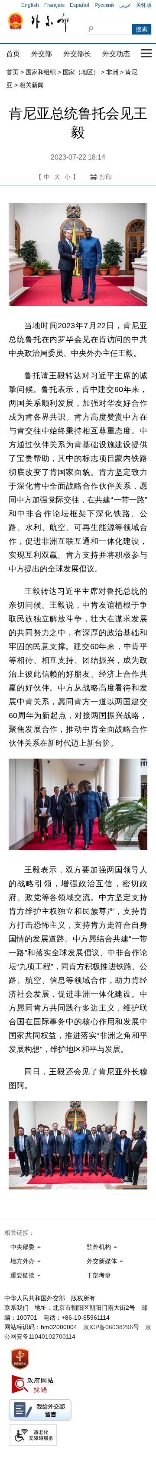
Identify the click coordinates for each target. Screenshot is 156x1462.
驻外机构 (99, 1246)
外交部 (41, 53)
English (30, 5)
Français (54, 5)
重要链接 (22, 1275)
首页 (13, 53)
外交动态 (116, 53)
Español (79, 5)
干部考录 (99, 1275)
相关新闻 (32, 85)
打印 (106, 176)
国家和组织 (41, 72)
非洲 (112, 72)
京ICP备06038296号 (111, 1327)
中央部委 (22, 1246)
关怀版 (144, 5)
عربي (125, 5)
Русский (104, 5)
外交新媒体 (102, 1261)
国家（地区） (81, 72)
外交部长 (77, 53)
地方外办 (22, 1261)
